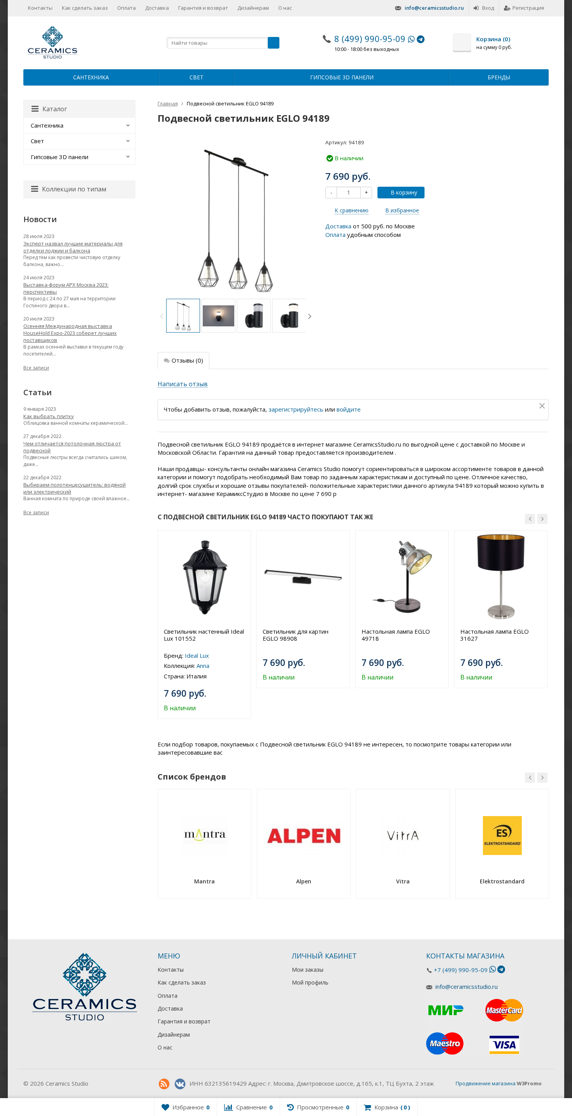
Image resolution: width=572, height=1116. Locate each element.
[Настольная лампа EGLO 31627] (500, 577)
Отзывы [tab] (187, 360)
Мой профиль (310, 982)
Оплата (126, 7)
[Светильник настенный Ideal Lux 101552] (204, 577)
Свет (196, 77)
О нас (285, 7)
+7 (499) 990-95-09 (461, 970)
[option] (183, 316)
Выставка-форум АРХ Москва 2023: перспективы (66, 288)
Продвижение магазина (486, 1083)
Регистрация (528, 7)
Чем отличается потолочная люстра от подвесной (72, 447)
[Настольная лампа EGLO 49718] (402, 577)
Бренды (499, 77)
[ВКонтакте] (180, 1084)
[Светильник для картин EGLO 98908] (303, 577)
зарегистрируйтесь (295, 409)
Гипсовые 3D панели (342, 77)
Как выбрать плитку (48, 416)
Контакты (40, 7)
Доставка (157, 7)
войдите (349, 409)
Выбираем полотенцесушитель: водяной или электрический (74, 488)
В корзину (404, 192)
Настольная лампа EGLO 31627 (494, 635)
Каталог (54, 109)
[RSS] (164, 1084)
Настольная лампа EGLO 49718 (395, 635)
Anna (203, 665)
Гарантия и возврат (203, 7)
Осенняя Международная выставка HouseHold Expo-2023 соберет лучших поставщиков (70, 332)
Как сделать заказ (85, 7)
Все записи (36, 367)
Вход (488, 7)
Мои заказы (307, 969)
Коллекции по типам (74, 189)
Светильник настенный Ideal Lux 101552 (204, 635)
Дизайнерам (253, 7)
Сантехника (91, 77)
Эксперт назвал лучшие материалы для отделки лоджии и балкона (73, 247)
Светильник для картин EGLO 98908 (295, 635)
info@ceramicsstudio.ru (434, 7)
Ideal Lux (197, 655)
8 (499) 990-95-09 (369, 38)
